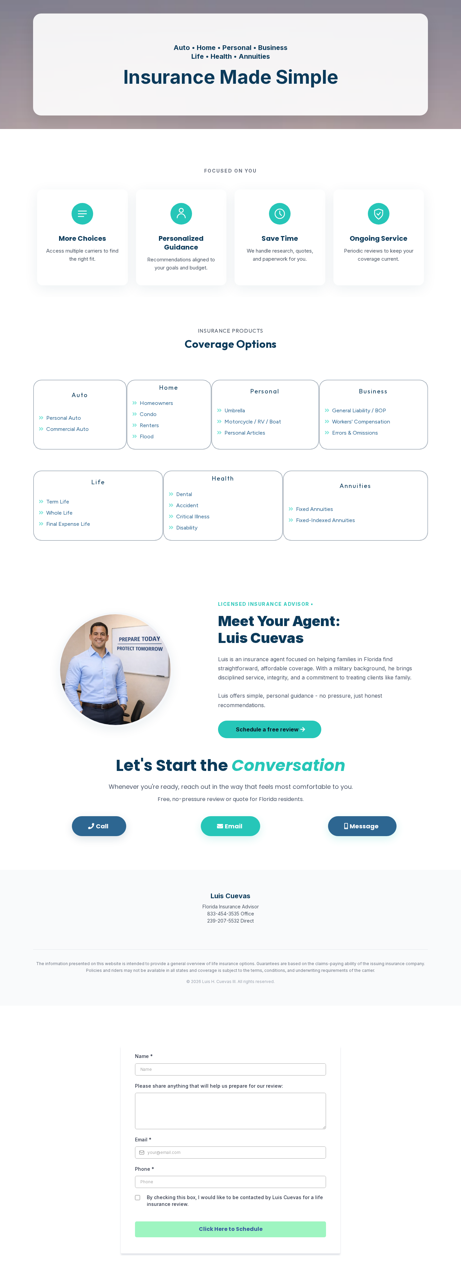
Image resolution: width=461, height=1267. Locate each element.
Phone (144, 1169)
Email (143, 1139)
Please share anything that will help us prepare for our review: (209, 1086)
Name (144, 1056)
